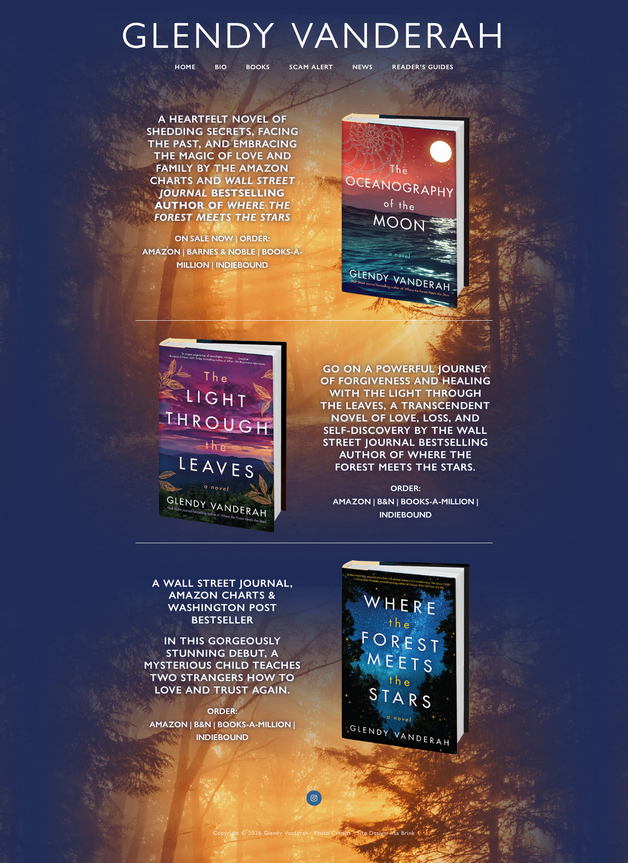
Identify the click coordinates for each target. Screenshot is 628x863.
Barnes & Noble (221, 252)
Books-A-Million (437, 501)
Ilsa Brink (402, 833)
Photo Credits (332, 833)
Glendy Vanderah (314, 35)
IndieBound (242, 265)
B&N (385, 501)
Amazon (161, 252)
